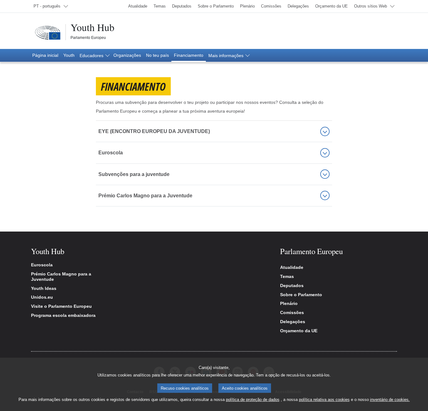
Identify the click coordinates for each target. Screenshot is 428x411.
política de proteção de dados (252, 399)
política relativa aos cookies (324, 399)
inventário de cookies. (390, 399)
